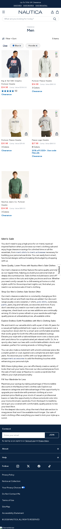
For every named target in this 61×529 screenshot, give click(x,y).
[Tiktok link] (49, 466)
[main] (30, 222)
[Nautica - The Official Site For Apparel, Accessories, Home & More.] (30, 12)
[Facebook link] (39, 466)
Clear (5, 45)
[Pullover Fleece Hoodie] (45, 64)
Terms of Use (30, 441)
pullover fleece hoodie (42, 81)
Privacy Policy (44, 441)
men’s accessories (16, 358)
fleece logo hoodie (40, 140)
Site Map (6, 507)
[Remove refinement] (20, 45)
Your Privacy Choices (11, 488)
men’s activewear (38, 252)
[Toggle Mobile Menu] (3, 12)
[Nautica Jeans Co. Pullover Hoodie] (15, 185)
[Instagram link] (17, 466)
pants (4, 305)
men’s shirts (21, 252)
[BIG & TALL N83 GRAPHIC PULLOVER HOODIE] (15, 64)
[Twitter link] (28, 466)
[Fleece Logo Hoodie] (45, 123)
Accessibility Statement (13, 513)
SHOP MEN (18, 5)
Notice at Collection (11, 481)
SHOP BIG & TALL (41, 5)
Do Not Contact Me (11, 494)
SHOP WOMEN (28, 5)
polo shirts (42, 302)
